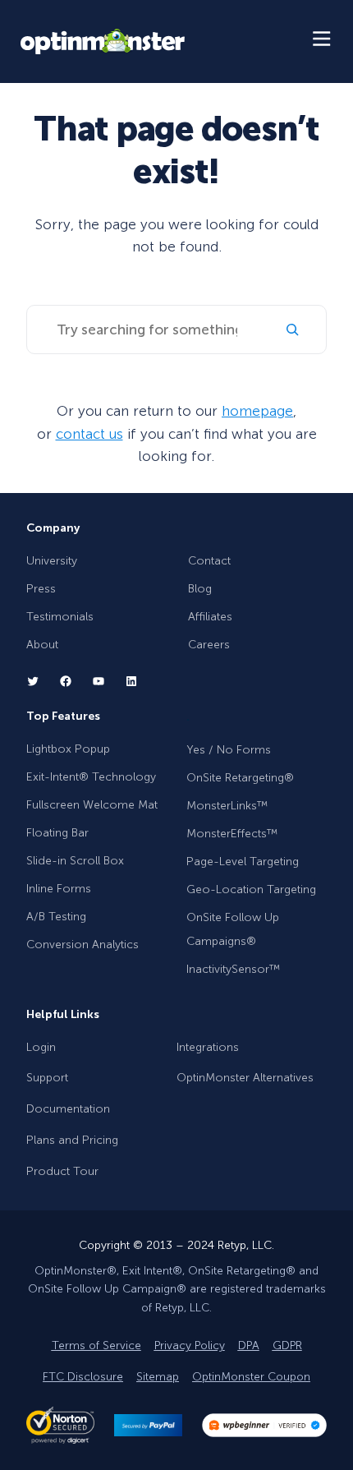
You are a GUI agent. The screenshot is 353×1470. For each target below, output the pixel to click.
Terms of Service (96, 1345)
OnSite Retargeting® (240, 778)
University (51, 561)
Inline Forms (58, 889)
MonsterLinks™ (227, 806)
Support (47, 1078)
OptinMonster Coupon (251, 1377)
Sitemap (157, 1377)
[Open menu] (322, 41)
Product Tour (62, 1171)
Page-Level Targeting (242, 862)
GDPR (287, 1345)
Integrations (207, 1047)
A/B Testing (56, 917)
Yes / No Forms (228, 750)
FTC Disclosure (83, 1377)
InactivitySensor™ (233, 969)
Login (41, 1047)
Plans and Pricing (72, 1140)
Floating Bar (57, 833)
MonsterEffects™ (231, 834)
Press (41, 589)
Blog (200, 589)
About (42, 645)
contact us (89, 434)
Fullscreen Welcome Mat (92, 805)
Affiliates (210, 617)
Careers (209, 645)
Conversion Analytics (82, 945)
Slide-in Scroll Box (75, 861)
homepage (257, 411)
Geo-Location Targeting (251, 889)
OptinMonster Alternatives (245, 1078)
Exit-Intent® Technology (91, 777)
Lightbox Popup (68, 749)
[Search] (292, 330)
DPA (248, 1345)
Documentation (68, 1109)
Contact (209, 561)
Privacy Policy (189, 1345)
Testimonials (60, 617)
